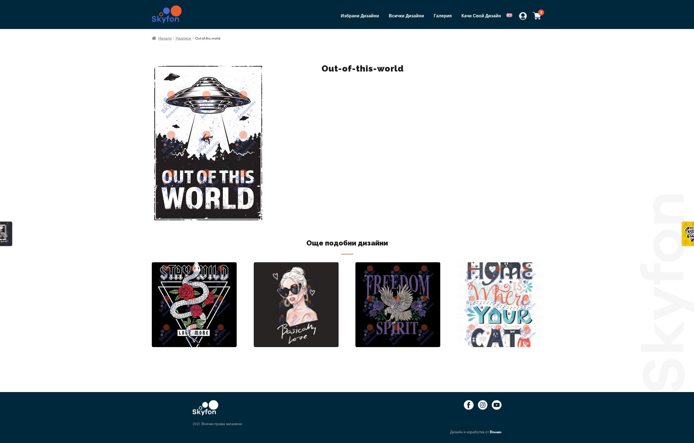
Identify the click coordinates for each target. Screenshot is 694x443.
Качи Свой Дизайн (481, 16)
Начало (165, 38)
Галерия (443, 16)
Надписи (183, 38)
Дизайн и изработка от (476, 431)
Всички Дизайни (406, 16)
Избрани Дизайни (360, 16)
